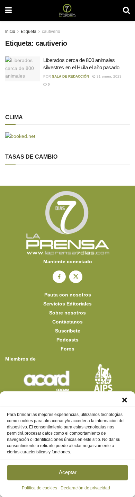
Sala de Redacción (70, 76)
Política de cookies (39, 488)
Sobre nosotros (67, 313)
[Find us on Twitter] (75, 276)
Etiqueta (28, 31)
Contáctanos (67, 322)
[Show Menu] (8, 10)
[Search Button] (126, 10)
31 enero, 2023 (109, 76)
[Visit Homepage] (67, 10)
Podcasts (67, 340)
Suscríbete (67, 331)
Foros (67, 349)
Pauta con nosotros (67, 295)
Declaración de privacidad (85, 488)
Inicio (10, 31)
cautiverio (51, 31)
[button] (124, 400)
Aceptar (67, 472)
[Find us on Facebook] (59, 276)
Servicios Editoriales (67, 304)
